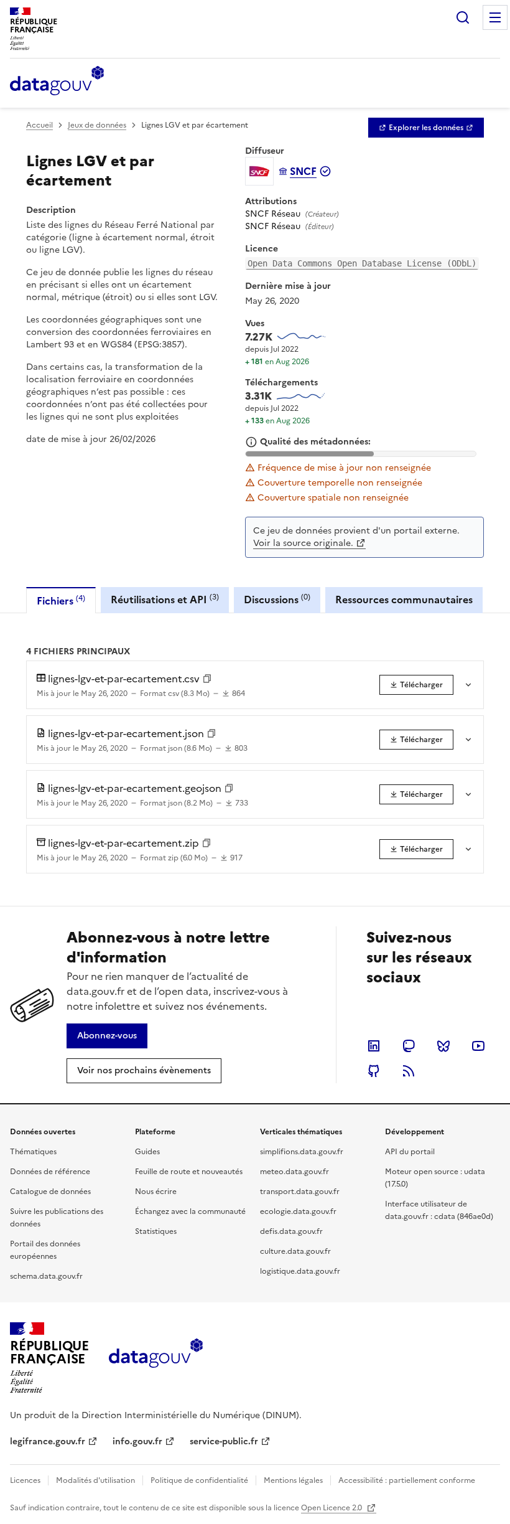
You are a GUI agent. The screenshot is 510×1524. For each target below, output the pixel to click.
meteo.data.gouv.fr (294, 1171)
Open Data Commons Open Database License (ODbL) (362, 263)
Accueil (39, 125)
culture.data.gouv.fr (295, 1251)
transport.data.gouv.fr (300, 1191)
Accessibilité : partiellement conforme (406, 1480)
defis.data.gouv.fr (291, 1231)
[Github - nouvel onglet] (373, 1070)
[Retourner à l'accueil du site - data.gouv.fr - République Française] (156, 1358)
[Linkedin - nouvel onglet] (373, 1045)
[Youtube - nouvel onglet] (478, 1045)
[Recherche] (462, 17)
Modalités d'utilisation (95, 1480)
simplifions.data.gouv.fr (301, 1151)
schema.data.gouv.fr (46, 1276)
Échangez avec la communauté (190, 1211)
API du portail (410, 1151)
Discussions (277, 599)
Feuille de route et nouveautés (189, 1171)
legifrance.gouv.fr (47, 1441)
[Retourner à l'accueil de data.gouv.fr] (57, 81)
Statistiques (156, 1231)
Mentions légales (293, 1480)
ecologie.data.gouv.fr (298, 1211)
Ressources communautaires (404, 599)
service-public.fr (224, 1441)
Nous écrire (156, 1191)
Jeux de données (97, 125)
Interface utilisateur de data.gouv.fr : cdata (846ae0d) (439, 1210)
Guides (147, 1151)
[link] (426, 128)
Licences (25, 1480)
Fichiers (61, 600)
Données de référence (50, 1171)
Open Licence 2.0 (332, 1507)
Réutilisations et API (165, 599)
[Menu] (495, 17)
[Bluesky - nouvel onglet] (443, 1045)
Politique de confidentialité (199, 1480)
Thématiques (33, 1151)
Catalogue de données (50, 1191)
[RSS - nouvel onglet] (408, 1070)
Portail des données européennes (45, 1250)
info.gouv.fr (137, 1441)
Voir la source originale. (303, 543)
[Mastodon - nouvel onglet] (408, 1045)
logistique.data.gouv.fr (300, 1271)
